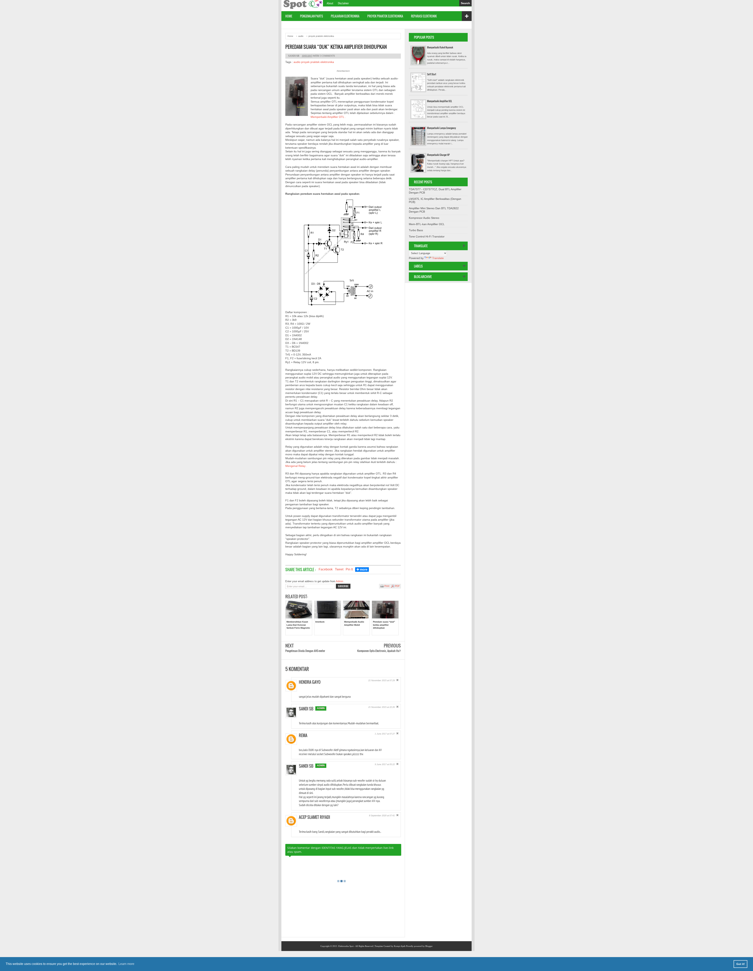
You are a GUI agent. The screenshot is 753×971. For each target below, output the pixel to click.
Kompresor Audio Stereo (424, 217)
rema (303, 735)
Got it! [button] (740, 964)
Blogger (429, 946)
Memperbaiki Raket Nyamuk (440, 47)
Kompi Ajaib (400, 946)
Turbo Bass (416, 230)
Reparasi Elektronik (424, 16)
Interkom (320, 622)
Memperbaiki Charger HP (438, 154)
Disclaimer (343, 3)
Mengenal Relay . (296, 465)
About (330, 3)
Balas (393, 693)
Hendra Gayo (310, 682)
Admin (340, 581)
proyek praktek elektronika (385, 16)
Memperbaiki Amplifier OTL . (328, 116)
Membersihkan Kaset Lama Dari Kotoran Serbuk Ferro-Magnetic (298, 625)
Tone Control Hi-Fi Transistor (427, 236)
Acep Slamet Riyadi (314, 817)
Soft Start (431, 74)
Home (288, 16)
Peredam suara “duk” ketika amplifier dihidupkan (336, 47)
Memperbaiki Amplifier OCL (439, 101)
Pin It (349, 569)
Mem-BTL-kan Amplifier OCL (427, 224)
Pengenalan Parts (311, 16)
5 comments (327, 56)
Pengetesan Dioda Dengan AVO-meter (305, 651)
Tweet (339, 569)
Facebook (326, 569)
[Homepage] (302, 8)
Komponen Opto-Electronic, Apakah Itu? (379, 651)
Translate (438, 258)
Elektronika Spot (346, 946)
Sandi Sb (306, 709)
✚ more (361, 569)
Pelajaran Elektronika (345, 16)
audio (297, 62)
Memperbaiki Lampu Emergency (441, 128)
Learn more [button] (126, 964)
